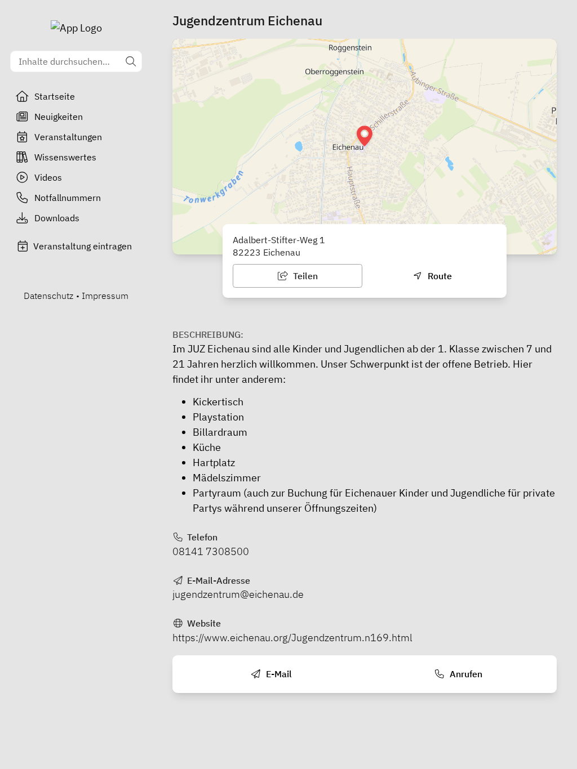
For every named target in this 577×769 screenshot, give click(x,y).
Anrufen (464, 673)
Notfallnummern (67, 197)
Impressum (105, 295)
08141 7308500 (210, 551)
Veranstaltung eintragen (82, 246)
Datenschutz (48, 295)
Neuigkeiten (58, 116)
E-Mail (278, 673)
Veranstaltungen (68, 136)
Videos (48, 177)
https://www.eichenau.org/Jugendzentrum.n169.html (292, 637)
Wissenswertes (65, 157)
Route (438, 275)
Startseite (54, 96)
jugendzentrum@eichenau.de (238, 594)
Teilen (304, 275)
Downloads (56, 217)
